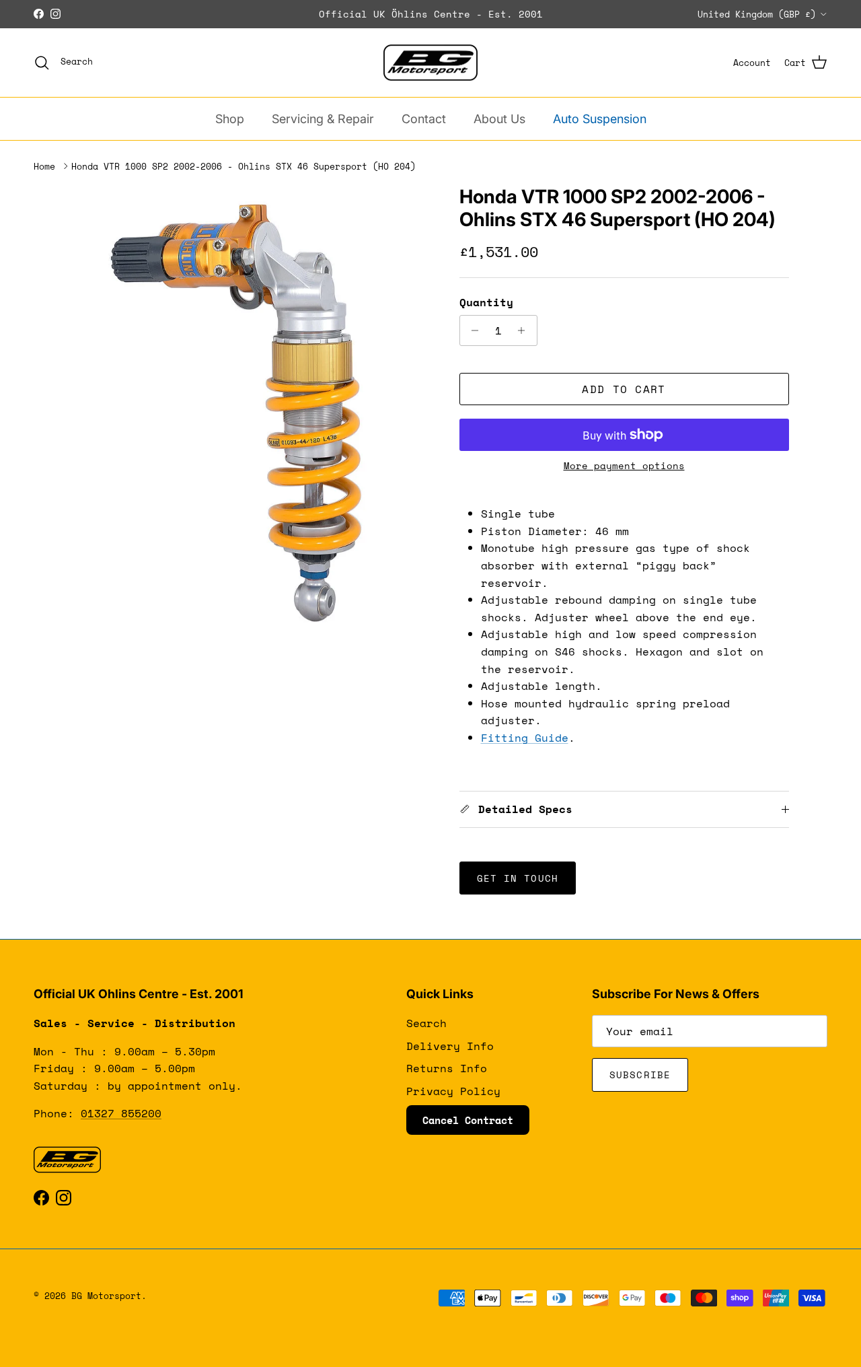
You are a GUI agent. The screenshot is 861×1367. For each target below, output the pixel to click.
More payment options (624, 466)
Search (426, 1023)
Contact (424, 119)
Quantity (486, 302)
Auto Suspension (599, 119)
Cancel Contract (467, 1120)
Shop (229, 119)
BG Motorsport (106, 1295)
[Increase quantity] (525, 330)
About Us (499, 119)
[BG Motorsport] (430, 63)
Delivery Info (450, 1046)
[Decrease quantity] (472, 330)
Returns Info (446, 1068)
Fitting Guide (524, 738)
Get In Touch (517, 878)
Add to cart (623, 389)
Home (44, 166)
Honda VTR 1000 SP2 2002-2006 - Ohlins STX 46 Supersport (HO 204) (243, 166)
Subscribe (640, 1074)
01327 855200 (121, 1113)
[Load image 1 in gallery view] (251, 409)
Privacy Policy (453, 1091)
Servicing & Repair (323, 119)
